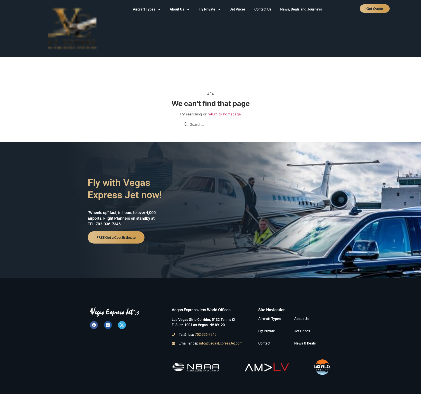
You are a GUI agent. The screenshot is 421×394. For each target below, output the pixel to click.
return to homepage (224, 114)
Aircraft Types (144, 9)
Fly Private (207, 9)
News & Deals (305, 343)
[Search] (185, 124)
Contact (264, 343)
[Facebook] (94, 325)
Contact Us (262, 9)
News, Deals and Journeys (301, 9)
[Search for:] (210, 124)
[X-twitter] (122, 325)
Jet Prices (238, 9)
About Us (177, 9)
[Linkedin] (108, 325)
